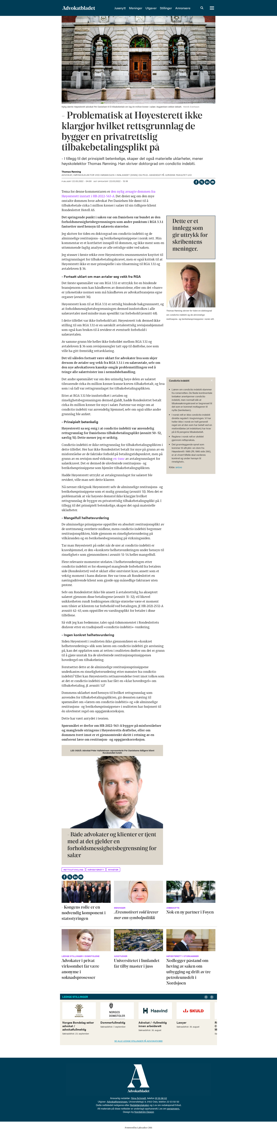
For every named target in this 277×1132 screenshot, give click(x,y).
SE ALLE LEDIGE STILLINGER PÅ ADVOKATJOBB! (138, 1040)
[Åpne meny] (212, 8)
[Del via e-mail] (212, 181)
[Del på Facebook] (196, 181)
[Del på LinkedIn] (207, 181)
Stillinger (166, 8)
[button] (206, 997)
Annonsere (182, 8)
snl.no (179, 467)
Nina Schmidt (138, 1098)
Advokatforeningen (117, 1101)
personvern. (173, 1108)
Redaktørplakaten (139, 1105)
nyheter (113, 869)
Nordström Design (144, 1112)
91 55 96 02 (161, 1098)
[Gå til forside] (86, 8)
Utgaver (151, 8)
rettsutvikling (73, 869)
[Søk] (202, 8)
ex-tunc (119, 459)
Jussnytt (120, 8)
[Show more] (211, 380)
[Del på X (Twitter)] (201, 181)
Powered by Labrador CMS (138, 1127)
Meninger (135, 8)
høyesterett (96, 869)
